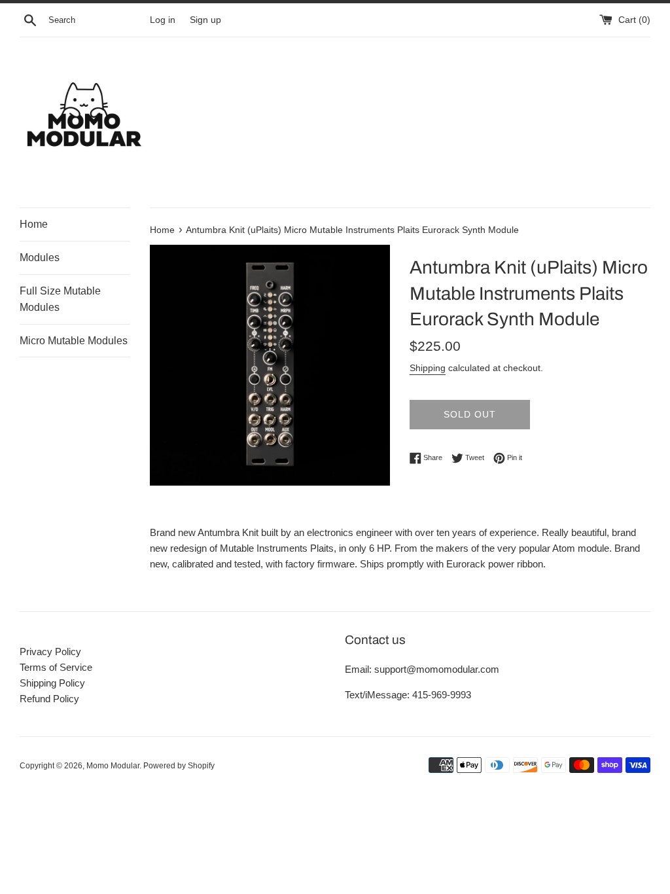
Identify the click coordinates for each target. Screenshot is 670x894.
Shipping (428, 368)
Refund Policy (49, 698)
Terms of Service (56, 667)
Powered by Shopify (179, 765)
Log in (162, 20)
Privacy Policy (50, 651)
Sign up (205, 20)
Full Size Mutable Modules (60, 299)
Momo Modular (112, 765)
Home (34, 224)
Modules (40, 257)
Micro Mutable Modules (74, 340)
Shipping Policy (52, 682)
